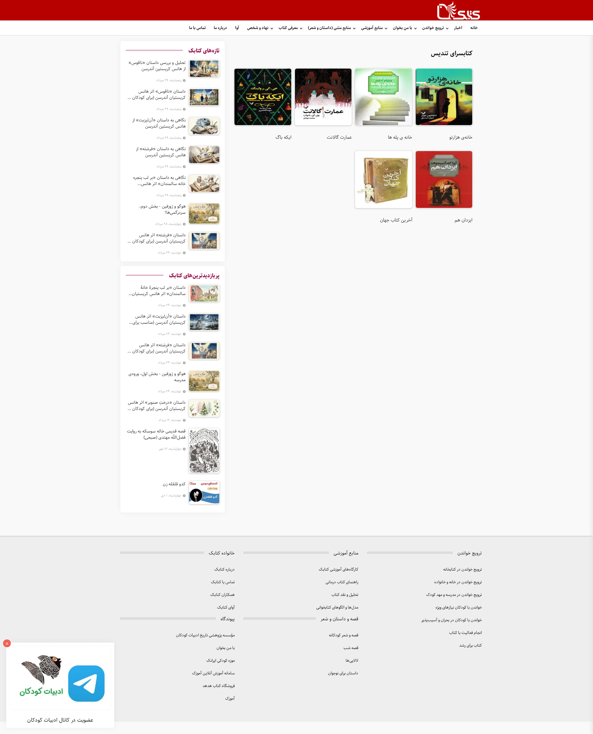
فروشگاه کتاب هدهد (219, 686)
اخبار (458, 28)
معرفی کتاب (288, 28)
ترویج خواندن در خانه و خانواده (458, 582)
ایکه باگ (283, 137)
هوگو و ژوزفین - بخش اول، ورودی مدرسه (157, 377)
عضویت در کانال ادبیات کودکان (60, 720)
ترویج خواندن (433, 28)
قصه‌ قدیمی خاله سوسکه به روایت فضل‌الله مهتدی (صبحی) (156, 434)
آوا (237, 28)
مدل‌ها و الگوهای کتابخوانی (337, 607)
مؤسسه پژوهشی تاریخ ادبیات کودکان (205, 635)
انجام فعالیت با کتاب (465, 632)
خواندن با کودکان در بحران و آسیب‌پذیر (451, 620)
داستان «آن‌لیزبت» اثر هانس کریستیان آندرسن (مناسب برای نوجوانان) (159, 319)
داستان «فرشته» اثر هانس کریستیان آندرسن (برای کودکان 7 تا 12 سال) (157, 238)
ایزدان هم (464, 220)
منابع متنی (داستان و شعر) (329, 28)
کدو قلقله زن (174, 484)
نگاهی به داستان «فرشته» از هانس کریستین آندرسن (161, 152)
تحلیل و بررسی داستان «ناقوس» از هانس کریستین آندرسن (157, 66)
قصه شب (350, 648)
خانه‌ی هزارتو (461, 137)
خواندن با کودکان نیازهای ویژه (458, 607)
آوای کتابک (226, 607)
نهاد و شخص (257, 28)
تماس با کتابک (223, 582)
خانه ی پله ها (400, 137)
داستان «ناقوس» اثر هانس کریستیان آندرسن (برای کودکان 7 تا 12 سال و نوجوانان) (157, 94)
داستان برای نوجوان (343, 673)
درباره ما (220, 28)
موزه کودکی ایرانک (220, 660)
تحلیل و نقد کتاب (344, 594)
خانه (474, 28)
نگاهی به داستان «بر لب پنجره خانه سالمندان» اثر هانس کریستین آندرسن (159, 181)
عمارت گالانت (339, 137)
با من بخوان (402, 28)
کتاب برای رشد (470, 645)
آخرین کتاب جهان (396, 220)
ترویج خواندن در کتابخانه (462, 569)
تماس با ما (197, 28)
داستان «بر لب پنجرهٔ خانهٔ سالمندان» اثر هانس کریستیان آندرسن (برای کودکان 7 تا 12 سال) (156, 291)
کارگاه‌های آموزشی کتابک (338, 569)
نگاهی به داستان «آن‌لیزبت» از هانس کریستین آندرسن (159, 123)
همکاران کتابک (222, 594)
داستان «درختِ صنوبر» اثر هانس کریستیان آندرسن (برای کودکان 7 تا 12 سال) (157, 405)
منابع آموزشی (372, 28)
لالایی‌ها (352, 660)
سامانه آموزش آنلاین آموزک (213, 673)
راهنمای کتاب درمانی (342, 582)
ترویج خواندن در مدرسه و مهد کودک (454, 594)
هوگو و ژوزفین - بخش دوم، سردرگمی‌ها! (162, 209)
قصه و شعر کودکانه (343, 635)
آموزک (230, 698)
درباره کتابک (224, 569)
